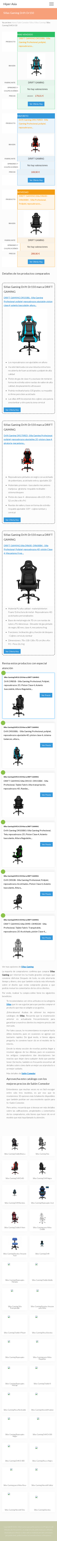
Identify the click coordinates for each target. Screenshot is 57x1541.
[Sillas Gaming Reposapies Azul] (42, 1193)
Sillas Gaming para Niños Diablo (42, 1228)
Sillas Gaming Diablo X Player (15, 1333)
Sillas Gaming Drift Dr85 (15, 1178)
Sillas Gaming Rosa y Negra (42, 1461)
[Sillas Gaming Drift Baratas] (15, 1193)
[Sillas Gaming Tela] (42, 1144)
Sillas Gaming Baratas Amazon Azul (14, 1255)
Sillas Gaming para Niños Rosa (14, 1485)
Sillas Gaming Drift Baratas (15, 1203)
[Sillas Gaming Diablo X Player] (15, 1322)
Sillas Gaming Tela (42, 1154)
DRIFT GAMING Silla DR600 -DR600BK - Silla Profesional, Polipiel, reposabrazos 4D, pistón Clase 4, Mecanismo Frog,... (28, 549)
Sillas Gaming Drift (42, 1254)
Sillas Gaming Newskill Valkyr (42, 1485)
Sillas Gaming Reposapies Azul (42, 1203)
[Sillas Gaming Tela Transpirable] (15, 1296)
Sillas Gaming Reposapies (14, 1357)
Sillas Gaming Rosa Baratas (42, 1333)
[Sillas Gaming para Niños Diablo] (42, 1217)
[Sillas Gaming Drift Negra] (42, 1168)
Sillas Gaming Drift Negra (42, 1178)
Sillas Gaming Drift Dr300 (14, 1461)
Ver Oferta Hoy (36, 104)
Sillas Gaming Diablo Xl (42, 1384)
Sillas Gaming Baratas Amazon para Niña (42, 1307)
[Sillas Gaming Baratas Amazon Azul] (15, 1243)
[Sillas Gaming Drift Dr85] (15, 1168)
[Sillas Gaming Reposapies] (15, 1347)
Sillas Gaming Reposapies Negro (14, 1435)
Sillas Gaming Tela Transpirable (15, 1307)
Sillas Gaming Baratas (42, 1510)
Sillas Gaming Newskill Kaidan (42, 1410)
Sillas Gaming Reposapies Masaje (14, 1385)
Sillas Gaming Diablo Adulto (42, 1280)
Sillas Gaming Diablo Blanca (14, 1154)
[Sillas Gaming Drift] (42, 1243)
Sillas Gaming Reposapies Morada (14, 1281)
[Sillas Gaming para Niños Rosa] (15, 1475)
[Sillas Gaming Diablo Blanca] (15, 1144)
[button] (51, 4)
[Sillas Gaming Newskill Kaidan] (42, 1400)
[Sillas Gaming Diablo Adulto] (42, 1270)
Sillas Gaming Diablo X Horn (14, 1227)
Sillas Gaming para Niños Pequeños (42, 1358)
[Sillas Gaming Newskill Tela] (15, 1500)
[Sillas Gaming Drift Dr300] (15, 1451)
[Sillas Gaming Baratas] (42, 1500)
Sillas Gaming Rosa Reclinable (15, 1410)
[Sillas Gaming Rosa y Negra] (42, 1451)
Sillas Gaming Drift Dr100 (42, 1434)
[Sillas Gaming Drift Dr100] (42, 1424)
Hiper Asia (10, 4)
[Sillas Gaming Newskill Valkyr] (42, 1475)
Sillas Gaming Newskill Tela (15, 1510)
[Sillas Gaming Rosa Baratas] (42, 1322)
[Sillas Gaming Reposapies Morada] (15, 1270)
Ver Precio (46, 695)
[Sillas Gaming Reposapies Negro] (15, 1424)
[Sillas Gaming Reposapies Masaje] (15, 1373)
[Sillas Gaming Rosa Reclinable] (15, 1400)
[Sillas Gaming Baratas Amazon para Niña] (42, 1296)
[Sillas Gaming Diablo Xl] (42, 1373)
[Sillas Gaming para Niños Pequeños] (42, 1347)
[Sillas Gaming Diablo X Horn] (15, 1217)
